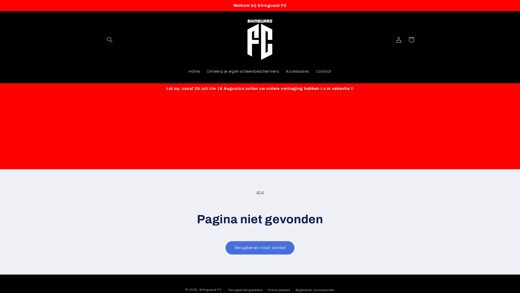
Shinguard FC (210, 289)
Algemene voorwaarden (315, 290)
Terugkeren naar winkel (260, 248)
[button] (110, 39)
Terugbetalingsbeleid (245, 290)
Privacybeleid (279, 290)
